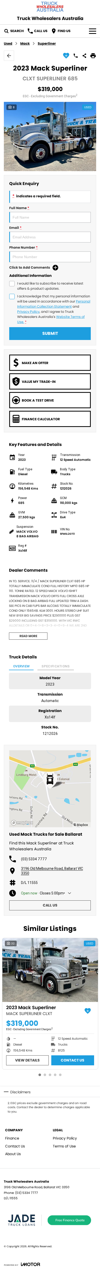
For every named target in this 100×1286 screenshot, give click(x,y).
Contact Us (72, 1060)
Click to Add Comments (29, 267)
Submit (50, 333)
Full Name (19, 208)
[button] (50, 136)
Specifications (55, 666)
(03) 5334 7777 (34, 859)
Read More (28, 636)
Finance (12, 1138)
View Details (27, 1060)
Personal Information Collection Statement (53, 304)
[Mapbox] (23, 823)
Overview (21, 666)
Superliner (47, 43)
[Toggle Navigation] (92, 31)
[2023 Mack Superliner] (50, 970)
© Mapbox (81, 825)
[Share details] (84, 56)
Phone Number (23, 247)
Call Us (50, 905)
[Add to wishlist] (66, 56)
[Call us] (76, 56)
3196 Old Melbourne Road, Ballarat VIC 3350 (52, 870)
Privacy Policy (28, 311)
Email (15, 227)
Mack (25, 43)
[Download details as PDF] (93, 56)
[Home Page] (50, 7)
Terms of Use (64, 1146)
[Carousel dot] (39, 1075)
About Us (13, 1153)
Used (8, 43)
